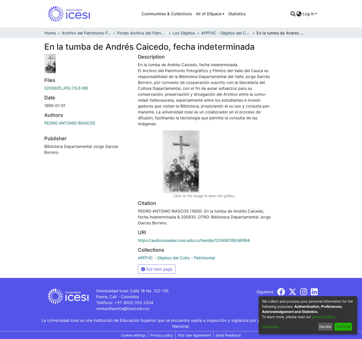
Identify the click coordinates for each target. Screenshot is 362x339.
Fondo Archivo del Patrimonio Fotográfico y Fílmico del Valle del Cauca (141, 33)
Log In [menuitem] (308, 13)
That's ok (343, 326)
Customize (270, 326)
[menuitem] (210, 14)
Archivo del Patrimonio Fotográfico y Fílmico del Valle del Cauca (86, 33)
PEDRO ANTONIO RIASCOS (69, 123)
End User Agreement (194, 335)
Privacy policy (161, 335)
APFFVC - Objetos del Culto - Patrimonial (225, 33)
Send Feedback (228, 335)
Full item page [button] (158, 269)
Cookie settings (133, 335)
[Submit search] (293, 14)
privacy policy (323, 317)
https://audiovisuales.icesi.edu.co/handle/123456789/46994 (194, 240)
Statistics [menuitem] (237, 13)
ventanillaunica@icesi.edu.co (122, 308)
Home (50, 33)
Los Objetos (184, 33)
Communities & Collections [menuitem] (167, 13)
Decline (325, 326)
